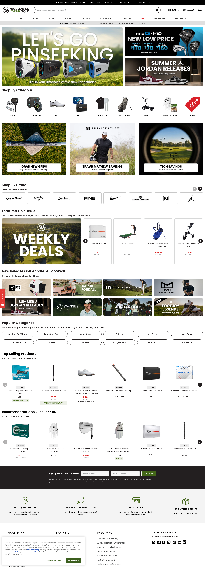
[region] (43, 551)
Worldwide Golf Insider (107, 555)
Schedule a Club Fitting (107, 538)
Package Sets (187, 342)
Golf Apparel (18, 276)
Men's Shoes (86, 334)
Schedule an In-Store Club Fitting (118, 2)
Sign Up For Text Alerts (137, 23)
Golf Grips (187, 334)
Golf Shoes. (34, 276)
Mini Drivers (153, 334)
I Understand (73, 560)
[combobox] (97, 10)
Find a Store (95, 2)
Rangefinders (119, 342)
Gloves (51, 342)
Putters (85, 342)
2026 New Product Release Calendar (70, 2)
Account (190, 10)
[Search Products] (158, 10)
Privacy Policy (63, 483)
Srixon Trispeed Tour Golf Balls (20, 392)
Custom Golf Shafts (17, 334)
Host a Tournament (106, 560)
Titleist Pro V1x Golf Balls (151, 449)
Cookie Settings (54, 560)
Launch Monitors (18, 342)
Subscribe (148, 473)
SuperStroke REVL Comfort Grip (184, 450)
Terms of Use (33, 552)
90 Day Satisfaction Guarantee (111, 542)
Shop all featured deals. (79, 215)
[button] (173, 10)
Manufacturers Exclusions (109, 547)
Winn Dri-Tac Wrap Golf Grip (119, 391)
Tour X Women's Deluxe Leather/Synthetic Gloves (118, 450)
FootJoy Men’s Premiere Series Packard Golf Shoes (86, 392)
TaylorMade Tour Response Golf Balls (21, 450)
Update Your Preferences (109, 564)
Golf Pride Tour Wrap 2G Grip (53, 391)
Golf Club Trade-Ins (106, 551)
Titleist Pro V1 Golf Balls (151, 391)
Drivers (119, 334)
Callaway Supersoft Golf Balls (184, 391)
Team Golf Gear (51, 334)
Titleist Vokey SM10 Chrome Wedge (86, 450)
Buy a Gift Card (143, 2)
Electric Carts (153, 342)
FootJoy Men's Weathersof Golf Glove (53, 450)
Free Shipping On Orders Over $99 (72, 23)
